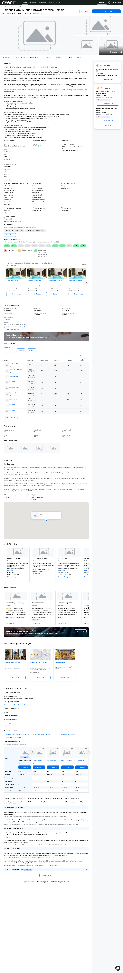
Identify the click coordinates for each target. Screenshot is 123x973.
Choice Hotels (60, 663)
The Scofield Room (14, 364)
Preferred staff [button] (35, 619)
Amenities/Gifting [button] (10, 617)
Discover (51, 3)
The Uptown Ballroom (15, 370)
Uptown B (12, 404)
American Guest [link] (38, 603)
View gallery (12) (116, 52)
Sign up (114, 3)
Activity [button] (34, 617)
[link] (16, 596)
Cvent (3, 6)
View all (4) (107, 125)
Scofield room (13, 400)
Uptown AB (12, 393)
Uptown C (12, 410)
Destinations (42, 3)
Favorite (85, 11)
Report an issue (28, 882)
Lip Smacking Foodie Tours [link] (68, 603)
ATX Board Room (14, 387)
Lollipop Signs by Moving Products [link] (16, 603)
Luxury (58, 3)
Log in (119, 3)
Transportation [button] (41, 617)
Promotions (33, 3)
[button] (37, 35)
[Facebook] (5, 726)
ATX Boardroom (14, 376)
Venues (25, 2)
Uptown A (12, 381)
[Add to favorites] (43, 749)
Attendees (7, 347)
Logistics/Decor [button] (20, 617)
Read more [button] (10, 570)
